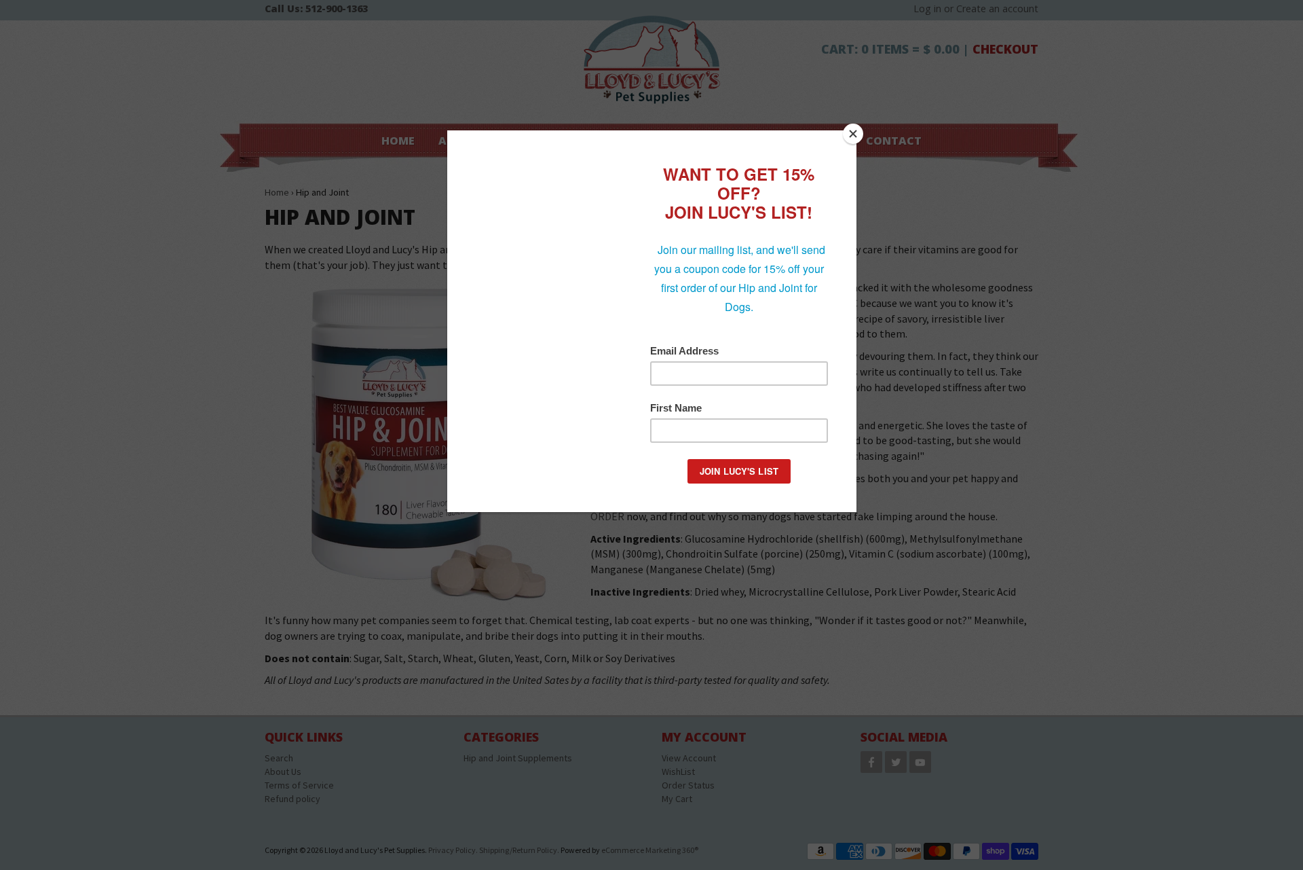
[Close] (853, 134)
